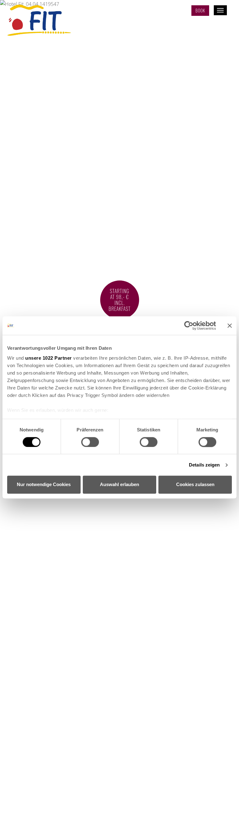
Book (200, 10)
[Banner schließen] (229, 325)
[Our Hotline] (180, 11)
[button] (119, 805)
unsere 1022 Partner (48, 358)
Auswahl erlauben (119, 484)
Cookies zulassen (195, 484)
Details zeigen (204, 464)
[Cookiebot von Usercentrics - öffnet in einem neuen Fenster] (189, 325)
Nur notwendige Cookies (44, 484)
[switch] (90, 442)
